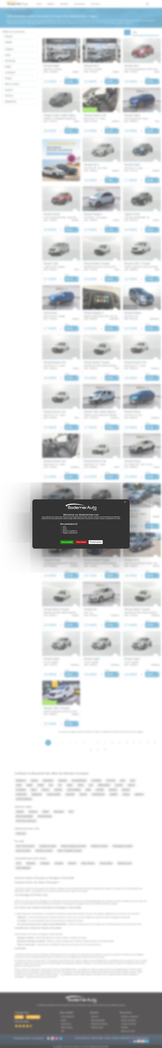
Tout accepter (67, 542)
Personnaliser (96, 542)
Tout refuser (81, 542)
